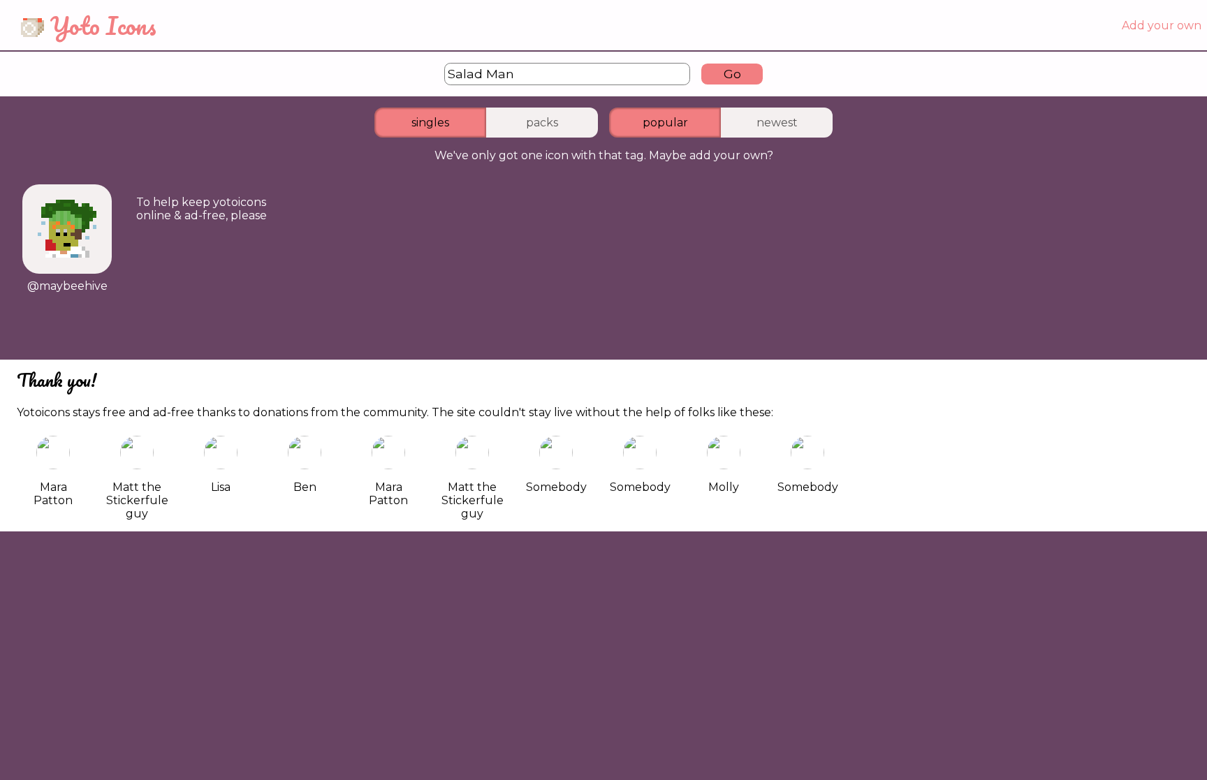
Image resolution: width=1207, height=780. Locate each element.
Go (732, 73)
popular (665, 122)
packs (542, 122)
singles (430, 122)
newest (777, 122)
